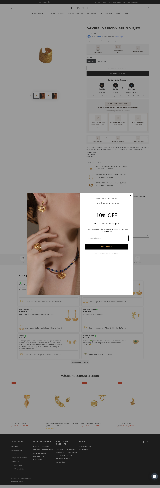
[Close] (130, 195)
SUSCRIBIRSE (106, 246)
